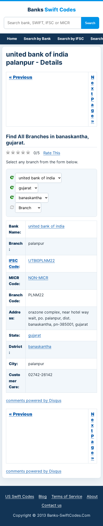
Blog (43, 496)
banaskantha (39, 346)
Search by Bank (37, 39)
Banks (52, 9)
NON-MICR (38, 277)
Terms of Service (67, 496)
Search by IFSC (70, 39)
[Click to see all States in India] (12, 197)
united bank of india (46, 226)
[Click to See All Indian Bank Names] (12, 177)
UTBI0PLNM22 (41, 260)
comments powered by (33, 400)
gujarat (34, 335)
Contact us (52, 505)
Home (12, 39)
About (92, 496)
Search (90, 23)
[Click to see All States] (12, 188)
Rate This (51, 152)
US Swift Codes (19, 496)
